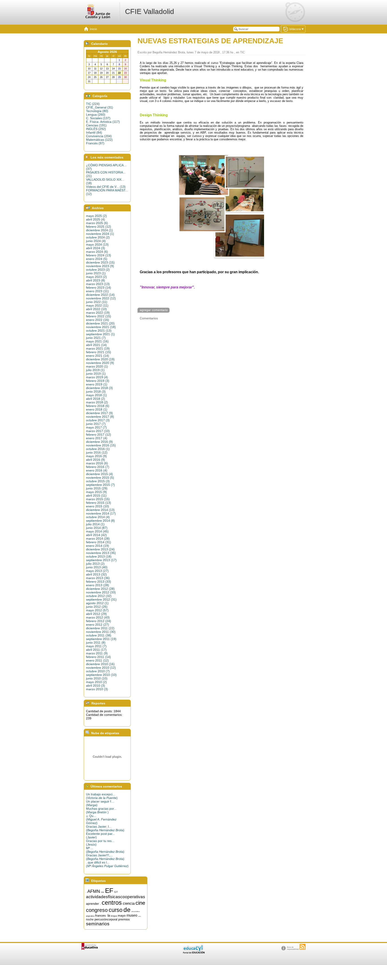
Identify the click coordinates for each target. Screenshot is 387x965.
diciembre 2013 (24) (100, 549)
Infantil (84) (94, 132)
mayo (122, 915)
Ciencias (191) (96, 125)
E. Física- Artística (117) (103, 121)
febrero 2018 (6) (97, 406)
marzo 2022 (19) (98, 312)
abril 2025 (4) (95, 219)
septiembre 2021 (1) (100, 334)
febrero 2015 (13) (98, 502)
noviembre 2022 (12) (101, 298)
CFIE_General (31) (99, 107)
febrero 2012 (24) (98, 621)
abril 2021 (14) (96, 345)
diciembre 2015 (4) (99, 474)
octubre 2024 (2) (98, 237)
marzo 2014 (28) (98, 538)
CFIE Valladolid (149, 11)
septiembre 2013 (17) (101, 560)
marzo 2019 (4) (97, 377)
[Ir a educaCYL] (193, 952)
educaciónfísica (135, 911)
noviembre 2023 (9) (100, 266)
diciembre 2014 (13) (100, 510)
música (139, 916)
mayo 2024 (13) (97, 244)
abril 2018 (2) (95, 398)
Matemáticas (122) (99, 139)
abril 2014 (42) (96, 535)
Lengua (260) (95, 114)
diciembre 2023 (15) (100, 262)
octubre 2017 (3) (98, 420)
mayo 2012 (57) (97, 610)
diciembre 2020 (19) (100, 359)
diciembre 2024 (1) (99, 230)
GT (116, 892)
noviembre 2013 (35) (101, 553)
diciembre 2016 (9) (99, 442)
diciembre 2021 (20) (100, 323)
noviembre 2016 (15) (101, 445)
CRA (102, 892)
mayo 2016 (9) (96, 456)
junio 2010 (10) (97, 678)
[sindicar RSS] (302, 947)
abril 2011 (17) (96, 649)
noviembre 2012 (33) (101, 592)
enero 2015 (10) (97, 506)
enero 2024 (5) (96, 259)
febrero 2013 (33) (98, 581)
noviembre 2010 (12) (101, 667)
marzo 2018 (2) (97, 402)
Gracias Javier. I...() (105, 828)
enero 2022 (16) (97, 320)
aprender (92, 903)
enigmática (90, 916)
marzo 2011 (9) (97, 653)
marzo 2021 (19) (98, 348)
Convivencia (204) (99, 136)
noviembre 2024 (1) (100, 234)
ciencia (129, 903)
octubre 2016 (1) (98, 449)
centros (112, 902)
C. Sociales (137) (98, 118)
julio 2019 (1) (95, 370)
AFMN (93, 891)
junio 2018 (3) (96, 391)
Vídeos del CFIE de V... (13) (106, 186)
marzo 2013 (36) (98, 578)
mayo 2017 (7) (96, 427)
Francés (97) (95, 143)
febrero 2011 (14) (98, 657)
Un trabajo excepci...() (102, 796)
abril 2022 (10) (96, 309)
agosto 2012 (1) (97, 603)
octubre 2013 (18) (99, 556)
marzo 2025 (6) (97, 223)
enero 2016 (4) (96, 470)
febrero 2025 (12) (98, 226)
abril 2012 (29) (96, 614)
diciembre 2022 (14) (100, 294)
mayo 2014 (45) (97, 531)
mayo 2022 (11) (97, 305)
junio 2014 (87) (97, 528)
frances (100, 915)
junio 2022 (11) (96, 302)
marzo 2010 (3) (97, 689)
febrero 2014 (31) (98, 542)
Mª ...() (105, 849)
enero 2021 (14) (97, 355)
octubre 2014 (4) (98, 517)
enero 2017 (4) (96, 438)
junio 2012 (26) (97, 606)
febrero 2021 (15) (98, 352)
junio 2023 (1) (96, 273)
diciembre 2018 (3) (99, 388)
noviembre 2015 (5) (100, 477)
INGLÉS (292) (96, 129)
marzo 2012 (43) (98, 617)
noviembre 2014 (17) (101, 513)
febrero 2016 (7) (97, 467)
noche (90, 919)
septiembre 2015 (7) (100, 485)
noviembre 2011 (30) (101, 632)
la (109, 915)
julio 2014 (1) (95, 524)
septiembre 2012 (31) (101, 599)
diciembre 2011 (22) (100, 628)
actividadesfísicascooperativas (115, 896)
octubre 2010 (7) (98, 671)
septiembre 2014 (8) (100, 520)
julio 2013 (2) (95, 563)
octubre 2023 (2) (98, 269)
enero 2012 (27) (97, 624)
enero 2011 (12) (97, 660)
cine (140, 903)
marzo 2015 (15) (98, 499)
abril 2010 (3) (95, 685)
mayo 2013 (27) (97, 571)
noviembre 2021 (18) (101, 327)
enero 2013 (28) (97, 585)
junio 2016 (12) (97, 452)
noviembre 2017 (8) (100, 416)
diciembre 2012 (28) (100, 589)
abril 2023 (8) (95, 280)
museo (132, 915)
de (127, 909)
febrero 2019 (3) (97, 381)
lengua (114, 916)
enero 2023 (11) (97, 291)
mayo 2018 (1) (96, 395)
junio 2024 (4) (96, 241)
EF (109, 890)
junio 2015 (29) (97, 488)
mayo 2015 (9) (96, 492)
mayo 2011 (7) (96, 646)
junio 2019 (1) (96, 373)
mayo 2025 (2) (96, 216)
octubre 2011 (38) (98, 635)
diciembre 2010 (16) (100, 664)
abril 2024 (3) (95, 248)
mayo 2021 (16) (97, 341)
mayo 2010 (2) (96, 682)
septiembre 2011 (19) (101, 639)
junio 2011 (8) (95, 642)
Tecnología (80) (97, 111)
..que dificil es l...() (107, 864)
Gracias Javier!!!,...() (105, 857)
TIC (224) (93, 104)
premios (124, 919)
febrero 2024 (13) (98, 255)
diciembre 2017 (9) (99, 413)
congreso (97, 910)
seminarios (98, 923)
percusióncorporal (106, 919)
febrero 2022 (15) (98, 316)
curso (116, 910)
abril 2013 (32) (96, 574)
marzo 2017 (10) (98, 431)
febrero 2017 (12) (98, 434)
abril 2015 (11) (96, 495)
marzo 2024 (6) (97, 251)
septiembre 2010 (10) (101, 675)
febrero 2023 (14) (98, 287)
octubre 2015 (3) (98, 481)
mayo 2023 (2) (96, 277)
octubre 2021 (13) (99, 330)
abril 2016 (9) (95, 459)
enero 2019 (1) (96, 384)
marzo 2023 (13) (98, 284)
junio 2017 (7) (96, 424)
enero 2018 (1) (96, 409)
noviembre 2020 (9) (100, 363)
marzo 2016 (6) (97, 463)
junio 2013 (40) (97, 567)
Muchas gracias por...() (101, 810)
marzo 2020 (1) (97, 366)
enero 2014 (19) (97, 545)
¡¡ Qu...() (101, 819)
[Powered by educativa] (90, 946)
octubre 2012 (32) (99, 596)
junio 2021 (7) (96, 338)
